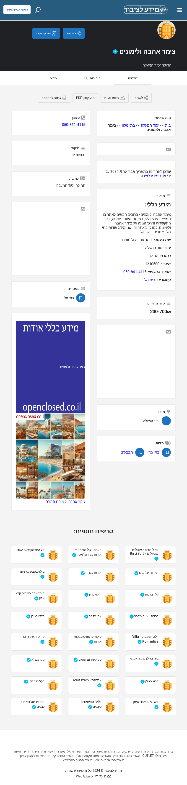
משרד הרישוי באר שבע (109, 760)
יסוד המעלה (150, 125)
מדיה (53, 78)
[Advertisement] (136, 363)
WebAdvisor (85, 776)
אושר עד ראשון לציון (33, 756)
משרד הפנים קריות (61, 756)
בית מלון (149, 280)
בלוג (163, 751)
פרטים (132, 78)
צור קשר (89, 751)
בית (168, 125)
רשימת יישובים (132, 751)
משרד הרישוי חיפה (26, 751)
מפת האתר (151, 751)
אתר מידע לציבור (153, 176)
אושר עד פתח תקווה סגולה (93, 756)
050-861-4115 (135, 272)
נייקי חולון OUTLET (154, 756)
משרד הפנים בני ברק (126, 756)
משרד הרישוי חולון (53, 751)
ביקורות (93, 78)
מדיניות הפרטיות (108, 751)
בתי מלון (128, 125)
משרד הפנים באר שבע (78, 760)
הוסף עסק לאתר (17, 9)
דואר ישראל (75, 751)
